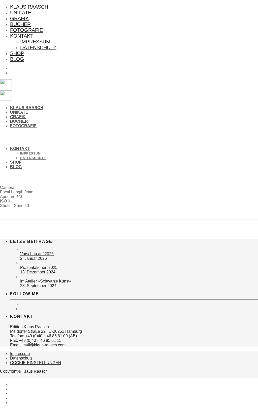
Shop (17, 53)
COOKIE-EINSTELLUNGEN (35, 363)
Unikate (20, 12)
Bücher (20, 24)
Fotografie (26, 30)
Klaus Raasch (29, 7)
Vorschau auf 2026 (37, 254)
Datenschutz (38, 47)
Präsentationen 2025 (38, 267)
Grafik (19, 18)
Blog (17, 59)
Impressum (35, 41)
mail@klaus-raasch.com (44, 345)
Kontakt (21, 36)
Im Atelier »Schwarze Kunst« (46, 281)
